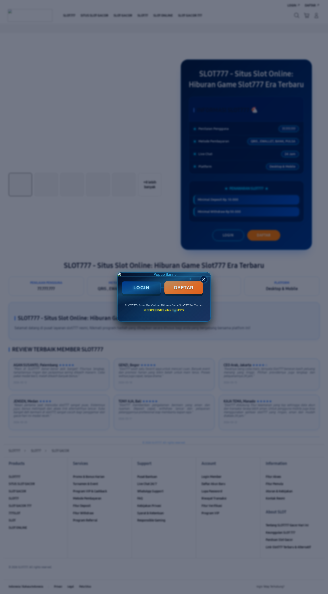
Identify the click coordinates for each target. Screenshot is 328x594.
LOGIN (141, 287)
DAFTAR (184, 287)
